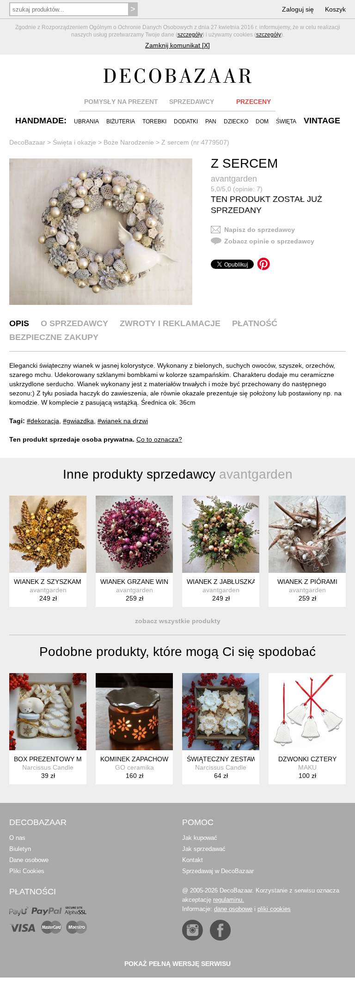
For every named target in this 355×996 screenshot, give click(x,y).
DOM (262, 121)
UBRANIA (86, 121)
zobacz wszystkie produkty (177, 621)
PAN (210, 121)
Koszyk (335, 9)
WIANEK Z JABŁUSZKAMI (225, 581)
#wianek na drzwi (123, 421)
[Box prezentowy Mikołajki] (47, 711)
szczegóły (190, 34)
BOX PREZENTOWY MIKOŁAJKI (62, 759)
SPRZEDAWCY (191, 101)
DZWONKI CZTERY (307, 759)
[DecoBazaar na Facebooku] (220, 930)
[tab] (19, 323)
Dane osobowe (29, 859)
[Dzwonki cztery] (307, 711)
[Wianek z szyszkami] (47, 534)
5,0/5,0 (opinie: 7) (237, 189)
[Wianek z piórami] (307, 534)
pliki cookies (274, 908)
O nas (17, 837)
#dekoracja (43, 421)
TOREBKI (154, 121)
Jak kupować (199, 837)
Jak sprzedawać (204, 848)
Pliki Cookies (26, 871)
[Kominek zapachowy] (134, 711)
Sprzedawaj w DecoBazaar (218, 871)
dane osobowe (233, 908)
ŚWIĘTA (286, 121)
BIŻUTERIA (120, 121)
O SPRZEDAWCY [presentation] (74, 323)
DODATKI (186, 121)
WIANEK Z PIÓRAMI (307, 581)
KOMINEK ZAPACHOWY (136, 759)
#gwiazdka (78, 421)
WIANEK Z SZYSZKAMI (48, 581)
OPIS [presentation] (19, 323)
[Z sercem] (100, 231)
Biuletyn (20, 848)
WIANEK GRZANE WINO (136, 581)
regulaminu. (228, 899)
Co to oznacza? (159, 439)
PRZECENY (253, 101)
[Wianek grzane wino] (134, 534)
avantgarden (234, 178)
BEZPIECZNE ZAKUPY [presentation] (53, 337)
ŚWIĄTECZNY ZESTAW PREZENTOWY (245, 759)
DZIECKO (236, 121)
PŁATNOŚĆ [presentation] (254, 323)
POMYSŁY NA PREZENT (121, 101)
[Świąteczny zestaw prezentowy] (220, 711)
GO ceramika (134, 767)
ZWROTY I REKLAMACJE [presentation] (170, 323)
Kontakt (192, 859)
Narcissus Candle (47, 767)
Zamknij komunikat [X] (177, 45)
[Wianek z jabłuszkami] (220, 534)
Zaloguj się (298, 9)
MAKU (307, 767)
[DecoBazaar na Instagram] (192, 930)
